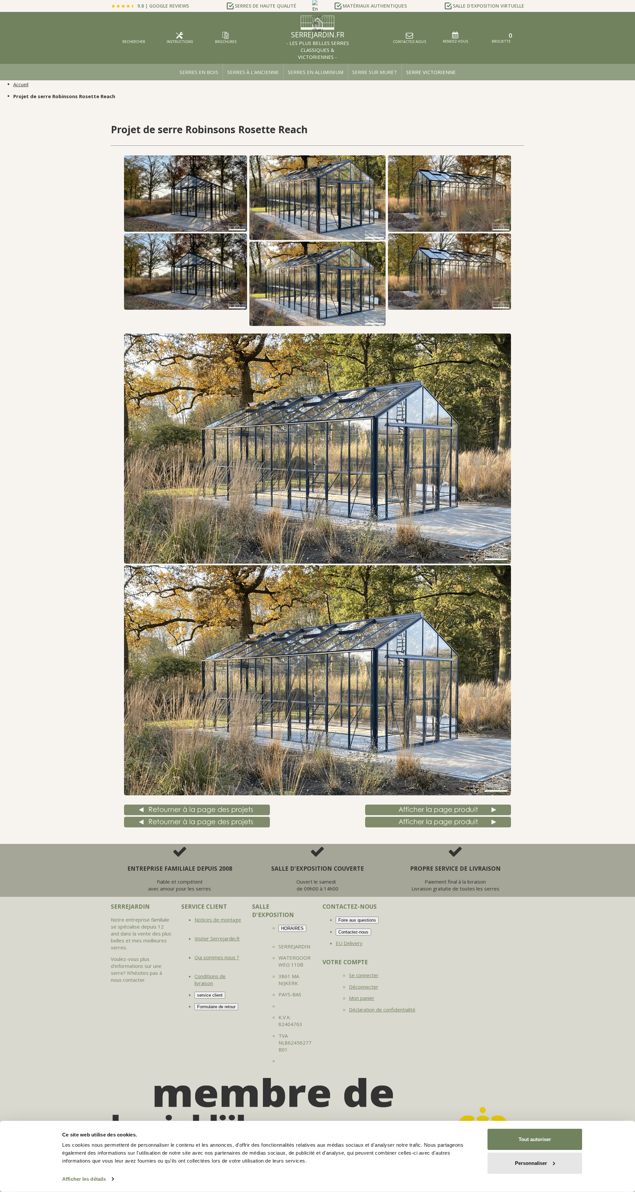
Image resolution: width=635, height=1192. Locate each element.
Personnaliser (531, 1163)
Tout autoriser (535, 1139)
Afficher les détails (84, 1179)
